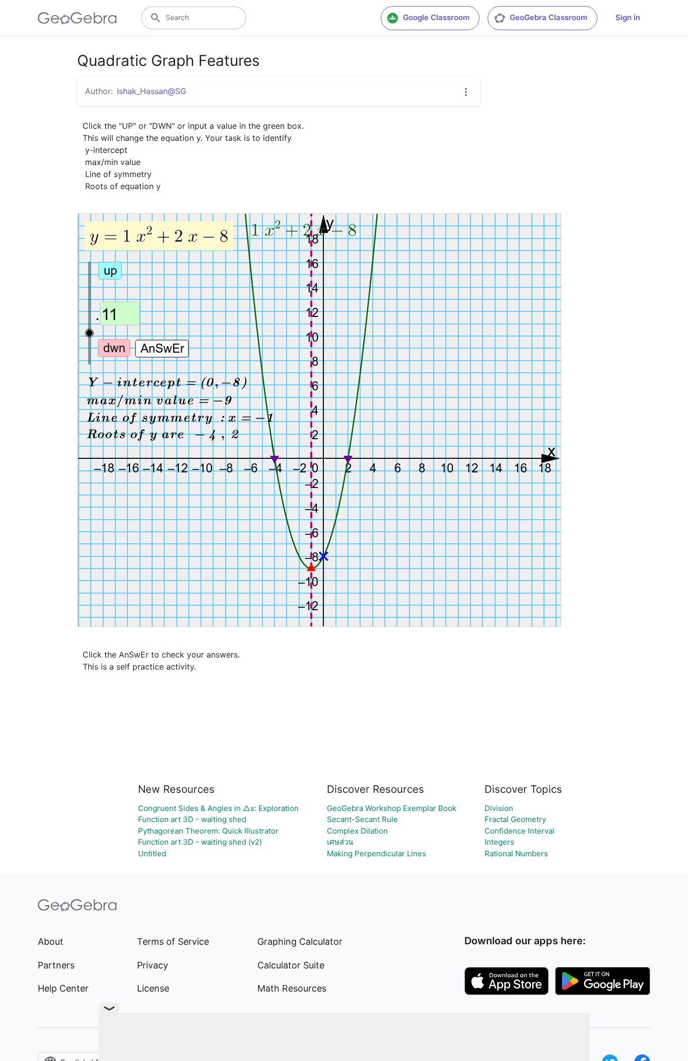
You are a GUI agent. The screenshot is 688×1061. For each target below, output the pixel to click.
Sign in (627, 17)
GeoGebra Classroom (548, 17)
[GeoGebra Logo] (77, 18)
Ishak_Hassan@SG (151, 91)
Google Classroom (436, 17)
